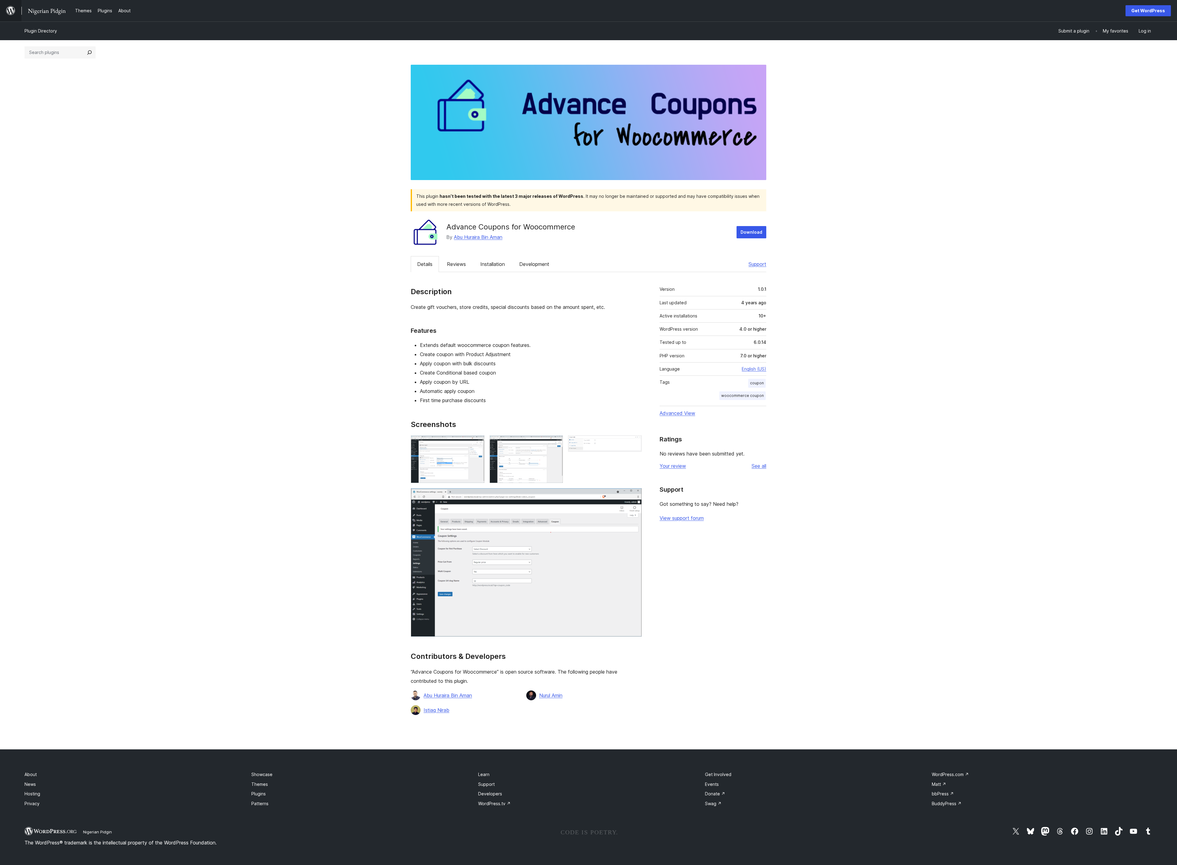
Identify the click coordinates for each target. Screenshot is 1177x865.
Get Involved (718, 774)
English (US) (754, 368)
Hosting (32, 793)
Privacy (32, 803)
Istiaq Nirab (436, 710)
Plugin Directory (41, 30)
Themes (259, 784)
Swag (713, 803)
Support (757, 264)
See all (759, 466)
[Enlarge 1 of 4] (476, 443)
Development (534, 264)
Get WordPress (1148, 10)
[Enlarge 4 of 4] (633, 496)
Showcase (261, 774)
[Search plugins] (89, 52)
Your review (673, 466)
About (31, 774)
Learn (483, 774)
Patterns (260, 803)
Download (751, 232)
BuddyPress (947, 803)
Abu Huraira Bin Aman (478, 237)
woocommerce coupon (742, 395)
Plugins (258, 793)
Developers (490, 793)
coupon (757, 383)
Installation (492, 264)
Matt (939, 784)
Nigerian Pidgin (97, 831)
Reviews (456, 264)
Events (712, 784)
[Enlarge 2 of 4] (555, 443)
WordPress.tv (494, 803)
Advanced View (677, 413)
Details (424, 264)
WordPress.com (950, 774)
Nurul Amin (550, 695)
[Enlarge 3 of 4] (633, 443)
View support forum (682, 518)
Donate (715, 793)
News (30, 784)
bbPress (943, 793)
